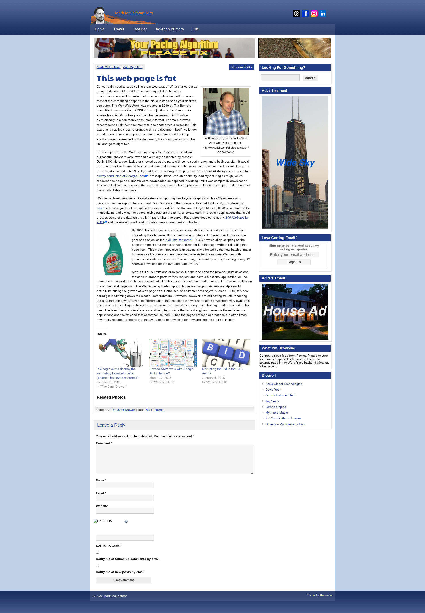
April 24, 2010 (133, 67)
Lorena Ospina (275, 407)
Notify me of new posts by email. (120, 572)
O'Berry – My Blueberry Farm (286, 424)
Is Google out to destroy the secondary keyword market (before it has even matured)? (118, 373)
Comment (104, 443)
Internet (159, 409)
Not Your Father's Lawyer (283, 418)
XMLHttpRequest (177, 240)
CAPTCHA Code (108, 546)
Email (101, 493)
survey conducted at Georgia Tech (121, 176)
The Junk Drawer (123, 409)
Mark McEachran (109, 67)
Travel (119, 29)
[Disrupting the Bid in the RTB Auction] (226, 353)
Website (102, 506)
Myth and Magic (276, 412)
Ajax (149, 409)
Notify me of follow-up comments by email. (128, 559)
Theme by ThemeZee (320, 595)
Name (101, 480)
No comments (241, 67)
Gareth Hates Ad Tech (280, 395)
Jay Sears (272, 401)
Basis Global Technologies (283, 384)
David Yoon (273, 389)
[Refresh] (126, 522)
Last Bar (140, 29)
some (100, 208)
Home (100, 29)
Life (196, 29)
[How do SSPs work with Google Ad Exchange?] (173, 353)
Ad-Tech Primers (170, 29)
